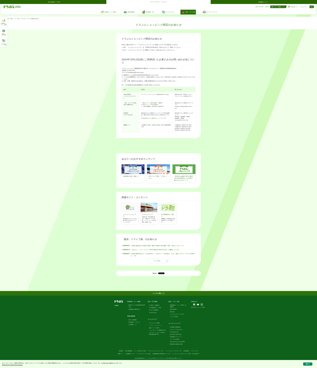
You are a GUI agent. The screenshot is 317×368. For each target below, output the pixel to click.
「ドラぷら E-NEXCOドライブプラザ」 (155, 358)
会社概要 (185, 351)
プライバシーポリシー (108, 363)
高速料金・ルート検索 (133, 301)
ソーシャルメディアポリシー (172, 351)
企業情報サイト (262, 2)
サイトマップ (194, 351)
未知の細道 (173, 309)
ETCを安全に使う (174, 332)
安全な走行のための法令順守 (177, 341)
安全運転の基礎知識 (175, 327)
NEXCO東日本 (169, 358)
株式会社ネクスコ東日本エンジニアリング (154, 118)
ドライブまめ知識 (174, 339)
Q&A (266, 6)
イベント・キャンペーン (155, 325)
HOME (117, 305)
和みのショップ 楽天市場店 (150, 104)
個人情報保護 (128, 351)
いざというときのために (176, 329)
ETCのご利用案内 (153, 310)
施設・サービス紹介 (154, 327)
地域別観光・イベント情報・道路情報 (178, 306)
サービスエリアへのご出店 (144, 353)
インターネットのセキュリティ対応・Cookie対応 (185, 353)
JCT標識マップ (132, 324)
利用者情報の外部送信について (161, 353)
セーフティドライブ (174, 323)
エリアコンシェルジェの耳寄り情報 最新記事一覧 (157, 333)
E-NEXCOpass (153, 312)
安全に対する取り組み (175, 334)
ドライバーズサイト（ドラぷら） (158, 1)
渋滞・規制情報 (132, 319)
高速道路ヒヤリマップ (175, 336)
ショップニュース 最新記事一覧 (157, 330)
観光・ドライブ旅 (15, 18)
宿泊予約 (172, 311)
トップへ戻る (157, 293)
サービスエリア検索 (154, 323)
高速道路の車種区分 (133, 309)
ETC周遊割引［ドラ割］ (155, 307)
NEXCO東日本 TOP (53, 2)
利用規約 (121, 351)
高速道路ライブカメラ (134, 322)
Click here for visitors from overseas (12, 365)
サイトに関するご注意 (140, 351)
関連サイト (121, 353)
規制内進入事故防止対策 (176, 344)
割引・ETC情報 (152, 301)
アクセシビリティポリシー (155, 351)
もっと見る (157, 260)
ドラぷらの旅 (173, 316)
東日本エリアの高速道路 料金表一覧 (136, 306)
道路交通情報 (131, 316)
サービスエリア (152, 319)
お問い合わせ (258, 6)
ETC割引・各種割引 (154, 305)
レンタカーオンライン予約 (177, 314)
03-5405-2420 (131, 70)
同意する (308, 364)
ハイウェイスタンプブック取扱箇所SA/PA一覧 (155, 94)
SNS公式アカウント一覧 (197, 307)
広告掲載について (130, 353)
